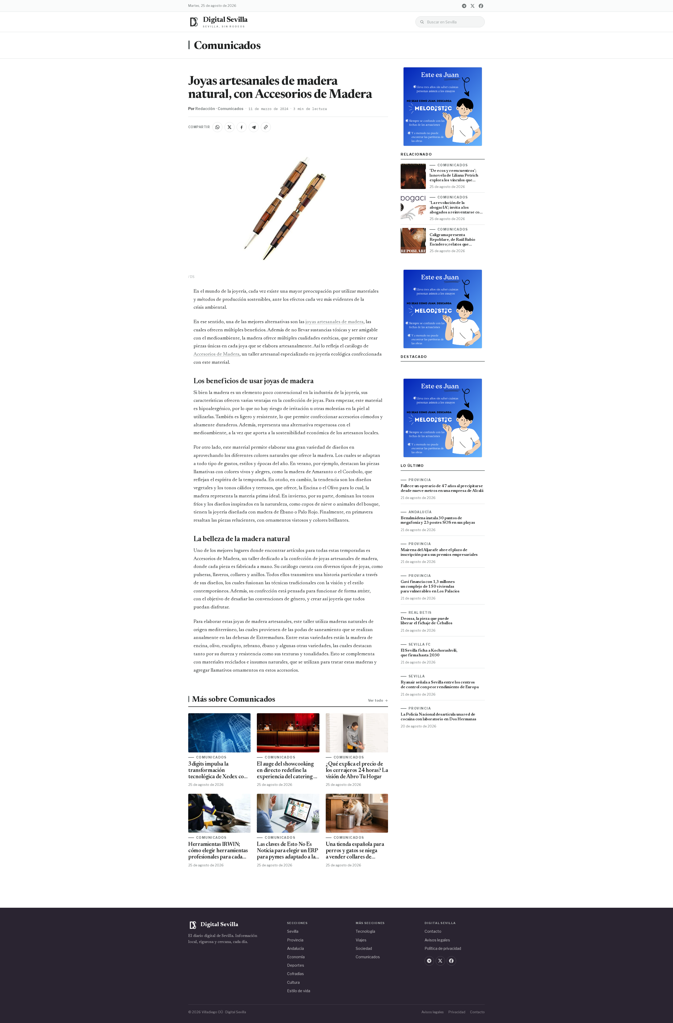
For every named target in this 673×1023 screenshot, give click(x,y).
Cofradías (295, 973)
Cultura (293, 982)
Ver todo (375, 700)
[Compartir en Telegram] (254, 127)
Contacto (433, 931)
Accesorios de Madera (216, 354)
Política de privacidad (443, 948)
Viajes (361, 940)
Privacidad (456, 1012)
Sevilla (292, 931)
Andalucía (295, 948)
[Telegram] (464, 6)
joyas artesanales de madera (334, 322)
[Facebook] (481, 6)
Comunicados (227, 46)
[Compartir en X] (229, 127)
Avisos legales (437, 940)
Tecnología (365, 931)
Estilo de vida (298, 991)
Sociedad (364, 948)
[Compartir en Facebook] (242, 127)
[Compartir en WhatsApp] (217, 127)
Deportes (295, 965)
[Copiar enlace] (266, 127)
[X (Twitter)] (472, 6)
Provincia (295, 940)
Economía (296, 957)
